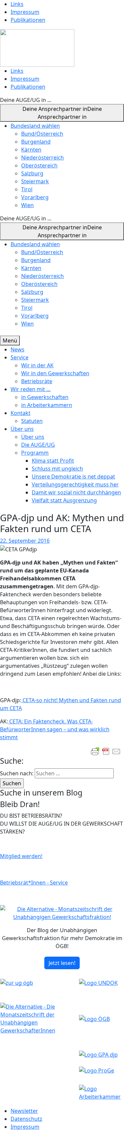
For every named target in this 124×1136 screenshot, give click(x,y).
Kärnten (31, 149)
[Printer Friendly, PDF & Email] (106, 751)
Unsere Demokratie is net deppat (73, 476)
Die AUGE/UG (38, 444)
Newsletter (24, 1110)
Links (17, 4)
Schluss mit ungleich (57, 468)
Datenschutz (26, 1118)
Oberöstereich (39, 165)
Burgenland (36, 141)
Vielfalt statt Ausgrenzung (64, 500)
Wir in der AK (37, 365)
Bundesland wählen (35, 125)
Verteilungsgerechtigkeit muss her (75, 484)
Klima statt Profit (53, 460)
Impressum (25, 12)
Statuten (32, 421)
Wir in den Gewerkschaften (55, 373)
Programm (35, 452)
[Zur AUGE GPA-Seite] (98, 1054)
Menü (10, 340)
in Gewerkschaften (44, 397)
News (17, 349)
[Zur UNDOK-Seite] (98, 982)
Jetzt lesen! (62, 963)
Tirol (26, 189)
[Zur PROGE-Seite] (96, 1070)
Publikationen (28, 19)
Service (19, 357)
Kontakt (20, 413)
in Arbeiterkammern (46, 405)
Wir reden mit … (31, 389)
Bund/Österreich (42, 133)
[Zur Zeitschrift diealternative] (39, 1018)
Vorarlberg (35, 197)
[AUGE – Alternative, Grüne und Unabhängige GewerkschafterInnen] (37, 47)
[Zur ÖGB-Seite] (94, 1018)
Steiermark (35, 181)
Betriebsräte (36, 381)
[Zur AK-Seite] (101, 1092)
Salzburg (32, 173)
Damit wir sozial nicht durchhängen (76, 492)
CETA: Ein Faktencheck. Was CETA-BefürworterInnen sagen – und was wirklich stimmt (54, 729)
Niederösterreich (42, 157)
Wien (27, 205)
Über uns (22, 428)
